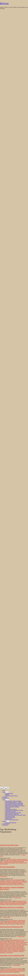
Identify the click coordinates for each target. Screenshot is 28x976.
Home (4, 790)
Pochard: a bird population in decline (12, 975)
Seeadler (10, 972)
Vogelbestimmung (21, 920)
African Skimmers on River (11, 809)
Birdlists (4, 821)
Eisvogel (10, 861)
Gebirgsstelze (12, 944)
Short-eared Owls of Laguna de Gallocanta (14, 804)
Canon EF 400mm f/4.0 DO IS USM (16, 860)
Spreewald (2, 923)
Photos (4, 799)
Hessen (5, 922)
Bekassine (9, 921)
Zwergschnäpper (9, 952)
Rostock (9, 950)
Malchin (14, 946)
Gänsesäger (7, 944)
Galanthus (2, 944)
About (4, 792)
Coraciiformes (15, 882)
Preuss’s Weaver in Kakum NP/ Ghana (13, 812)
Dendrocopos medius (23, 942)
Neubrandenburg (15, 949)
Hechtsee (2, 862)
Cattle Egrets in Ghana (10, 816)
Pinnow (5, 950)
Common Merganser (21, 969)
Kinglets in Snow (8, 818)
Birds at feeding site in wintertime (12, 806)
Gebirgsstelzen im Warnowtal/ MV (11, 927)
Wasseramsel (20, 951)
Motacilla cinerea (3, 949)
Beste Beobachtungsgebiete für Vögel (14, 939)
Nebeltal (9, 949)
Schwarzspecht (3, 951)
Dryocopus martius (11, 943)
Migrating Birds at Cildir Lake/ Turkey (13, 801)
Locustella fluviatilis (8, 946)
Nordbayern (22, 922)
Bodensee (14, 921)
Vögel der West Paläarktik (21, 859)
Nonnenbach (21, 949)
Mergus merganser (15, 948)
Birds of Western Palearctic (10, 822)
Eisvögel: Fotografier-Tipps (9, 845)
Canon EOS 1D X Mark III (5, 882)
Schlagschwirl (15, 950)
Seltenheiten (8, 859)
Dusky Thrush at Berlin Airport (11, 819)
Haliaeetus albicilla (9, 970)
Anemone (18, 941)
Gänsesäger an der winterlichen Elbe (12, 955)
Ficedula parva (23, 943)
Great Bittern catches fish (10, 811)
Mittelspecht (22, 948)
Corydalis (16, 942)
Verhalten (14, 859)
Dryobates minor (3, 943)
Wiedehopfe (7, 808)
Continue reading (3, 876)
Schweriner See (10, 951)
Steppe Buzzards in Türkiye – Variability (13, 802)
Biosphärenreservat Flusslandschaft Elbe (8, 969)
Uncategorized (9, 901)
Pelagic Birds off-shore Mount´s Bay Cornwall (14, 805)
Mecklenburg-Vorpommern (9, 862)
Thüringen (7, 923)
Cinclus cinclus (11, 942)
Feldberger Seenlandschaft (18, 861)
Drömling (19, 921)
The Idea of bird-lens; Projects (11, 795)
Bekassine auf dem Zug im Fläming (12, 907)
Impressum (5, 796)
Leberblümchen (15, 945)
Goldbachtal (18, 944)
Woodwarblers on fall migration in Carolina (14, 810)
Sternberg (16, 951)
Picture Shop (5, 824)
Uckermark (12, 923)
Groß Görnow (24, 944)
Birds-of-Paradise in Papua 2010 (12, 813)
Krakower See (8, 945)
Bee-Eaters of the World (10, 817)
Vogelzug (2, 921)
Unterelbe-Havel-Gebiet (20, 923)
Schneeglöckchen (21, 950)
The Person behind (9, 793)
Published (7, 794)
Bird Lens (4, 3)
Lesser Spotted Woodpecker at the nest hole (14, 803)
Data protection (6, 798)
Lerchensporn (21, 945)
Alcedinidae (2, 881)
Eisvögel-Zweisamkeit (7, 867)
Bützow (5, 942)
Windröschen (2, 952)
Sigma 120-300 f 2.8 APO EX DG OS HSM (15, 884)
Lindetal (1, 946)
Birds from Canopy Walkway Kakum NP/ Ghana (15, 815)
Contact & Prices (6, 823)
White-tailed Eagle (16, 972)
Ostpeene (2, 950)
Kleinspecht (2, 945)
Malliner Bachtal (20, 946)
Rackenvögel (2, 884)
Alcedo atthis (6, 860)
